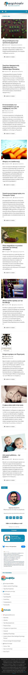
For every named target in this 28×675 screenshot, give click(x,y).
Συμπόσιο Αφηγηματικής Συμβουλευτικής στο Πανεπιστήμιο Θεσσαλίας (11, 67)
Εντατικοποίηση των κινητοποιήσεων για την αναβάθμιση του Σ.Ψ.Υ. (11, 106)
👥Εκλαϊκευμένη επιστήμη (9, 591)
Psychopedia (6, 604)
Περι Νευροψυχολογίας (8, 623)
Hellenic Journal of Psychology (10, 586)
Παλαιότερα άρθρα (5, 487)
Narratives (5, 617)
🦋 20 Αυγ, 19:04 (6, 551)
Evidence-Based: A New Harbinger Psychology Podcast (13, 637)
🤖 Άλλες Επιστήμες (7, 643)
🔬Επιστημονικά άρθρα (8, 583)
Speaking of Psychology (8, 633)
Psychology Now (7, 596)
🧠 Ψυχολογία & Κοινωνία (9, 615)
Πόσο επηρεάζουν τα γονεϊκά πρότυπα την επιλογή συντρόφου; (12, 247)
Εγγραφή (14, 530)
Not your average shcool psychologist (12, 640)
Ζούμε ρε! (5, 631)
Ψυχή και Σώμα (6, 625)
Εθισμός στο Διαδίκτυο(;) (11, 161)
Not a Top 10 (6, 651)
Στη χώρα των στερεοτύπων (10, 628)
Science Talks (6, 646)
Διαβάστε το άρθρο (10, 56)
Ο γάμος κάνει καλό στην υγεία (13, 405)
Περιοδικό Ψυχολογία (8, 588)
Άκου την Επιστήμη (7, 648)
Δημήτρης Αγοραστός (17, 44)
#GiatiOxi (5, 620)
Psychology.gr (6, 594)
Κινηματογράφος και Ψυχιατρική (13, 354)
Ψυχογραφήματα (7, 602)
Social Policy (6, 599)
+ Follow (23, 546)
